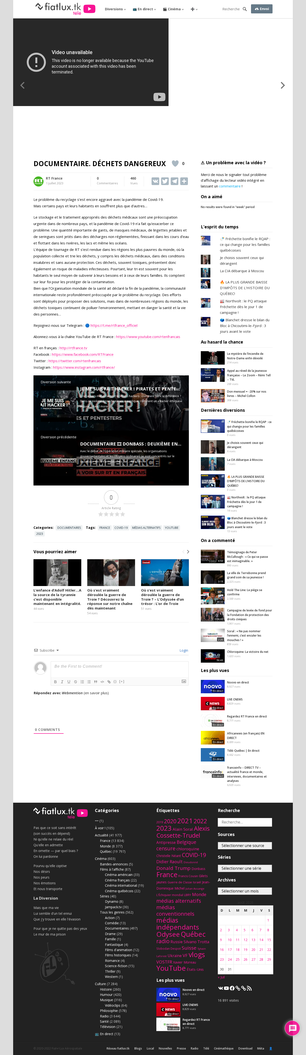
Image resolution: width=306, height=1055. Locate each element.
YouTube (171, 528)
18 (238, 949)
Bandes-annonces (114, 864)
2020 (170, 821)
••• (96, 820)
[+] (122, 681)
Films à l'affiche (112, 869)
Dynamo (111, 901)
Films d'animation (118, 950)
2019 (159, 822)
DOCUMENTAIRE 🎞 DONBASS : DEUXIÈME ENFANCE (136, 444)
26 (245, 959)
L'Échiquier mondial (169, 895)
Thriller (110, 971)
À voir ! (100, 828)
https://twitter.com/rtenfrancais (75, 360)
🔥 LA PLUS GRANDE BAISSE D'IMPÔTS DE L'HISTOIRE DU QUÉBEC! (245, 288)
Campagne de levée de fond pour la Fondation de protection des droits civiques (249, 614)
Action (110, 917)
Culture (100, 984)
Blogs (138, 1048)
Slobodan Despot (168, 948)
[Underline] (69, 682)
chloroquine (187, 849)
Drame (110, 933)
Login (183, 650)
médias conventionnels (175, 910)
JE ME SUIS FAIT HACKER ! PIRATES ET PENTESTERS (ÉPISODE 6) (148, 389)
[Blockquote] (95, 682)
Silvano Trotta (196, 941)
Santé (104, 1021)
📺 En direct (143, 9)
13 (253, 939)
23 (222, 959)
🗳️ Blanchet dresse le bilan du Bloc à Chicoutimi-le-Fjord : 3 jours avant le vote (244, 325)
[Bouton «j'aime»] (175, 163)
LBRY (187, 895)
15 (269, 939)
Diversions (114, 9)
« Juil (221, 977)
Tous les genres (112, 912)
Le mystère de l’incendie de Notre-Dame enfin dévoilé (245, 356)
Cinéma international (121, 885)
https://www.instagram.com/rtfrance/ (84, 367)
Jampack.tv (113, 907)
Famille (110, 939)
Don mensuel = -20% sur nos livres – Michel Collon (246, 393)
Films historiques (118, 955)
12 (245, 939)
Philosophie (109, 1010)
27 (253, 959)
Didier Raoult (169, 861)
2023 (39, 534)
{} (115, 681)
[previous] (183, 551)
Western (111, 976)
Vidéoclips (112, 1005)
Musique (106, 1000)
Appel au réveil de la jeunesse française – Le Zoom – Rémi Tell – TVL (249, 375)
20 (253, 949)
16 (222, 949)
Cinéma (101, 858)
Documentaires (69, 528)
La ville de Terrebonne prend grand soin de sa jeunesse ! (246, 575)
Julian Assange (195, 888)
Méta (260, 1048)
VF (185, 955)
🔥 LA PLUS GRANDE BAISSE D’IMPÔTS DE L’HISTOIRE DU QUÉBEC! (246, 481)
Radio (104, 1016)
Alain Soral (183, 829)
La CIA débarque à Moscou (242, 270)
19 (245, 949)
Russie (176, 941)
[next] (187, 551)
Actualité (101, 835)
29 (269, 959)
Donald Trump (173, 868)
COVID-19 (121, 528)
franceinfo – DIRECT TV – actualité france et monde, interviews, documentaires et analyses (247, 774)
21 (261, 949)
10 (230, 939)
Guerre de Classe (180, 882)
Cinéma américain (119, 874)
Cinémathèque (224, 1048)
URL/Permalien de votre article (59, 697)
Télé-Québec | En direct (243, 751)
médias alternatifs (146, 528)
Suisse (189, 947)
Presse (181, 1048)
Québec (106, 851)
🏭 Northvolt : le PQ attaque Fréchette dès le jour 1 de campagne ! (243, 307)
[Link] (109, 682)
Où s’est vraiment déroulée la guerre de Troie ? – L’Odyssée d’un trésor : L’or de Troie (162, 597)
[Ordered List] (82, 682)
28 (261, 959)
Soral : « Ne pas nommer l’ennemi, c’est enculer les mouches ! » (244, 635)
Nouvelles (165, 1048)
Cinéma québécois (119, 891)
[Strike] (75, 682)
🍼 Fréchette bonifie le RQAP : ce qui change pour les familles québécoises (245, 244)
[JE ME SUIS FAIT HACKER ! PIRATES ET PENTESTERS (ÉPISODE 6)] (58, 420)
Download (245, 1048)
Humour (106, 994)
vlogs (197, 954)
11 (238, 939)
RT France (54, 178)
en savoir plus (96, 692)
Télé (206, 1048)
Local (150, 1048)
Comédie (112, 923)
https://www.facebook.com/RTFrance (83, 354)
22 (269, 949)
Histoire (106, 989)
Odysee (168, 934)
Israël (197, 882)
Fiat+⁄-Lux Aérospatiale (67, 1048)
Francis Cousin (188, 876)
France (104, 528)
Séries (104, 896)
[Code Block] (102, 682)
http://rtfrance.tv (73, 347)
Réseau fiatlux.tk (118, 1048)
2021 (185, 820)
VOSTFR (164, 962)
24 (230, 959)
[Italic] (62, 682)
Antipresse (166, 842)
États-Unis (195, 969)
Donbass (198, 868)
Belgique (186, 842)
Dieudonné (191, 862)
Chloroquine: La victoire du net (247, 652)
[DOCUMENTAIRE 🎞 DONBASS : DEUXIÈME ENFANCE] (58, 475)
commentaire (230, 186)
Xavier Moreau (184, 962)
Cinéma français (117, 880)
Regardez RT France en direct (247, 716)
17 (230, 949)
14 (261, 939)
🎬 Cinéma (172, 9)
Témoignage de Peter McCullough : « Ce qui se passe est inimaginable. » (247, 556)
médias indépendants (177, 923)
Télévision (107, 1026)
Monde (105, 846)
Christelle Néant (168, 855)
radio (162, 941)
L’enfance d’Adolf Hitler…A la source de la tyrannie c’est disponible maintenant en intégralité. (57, 597)
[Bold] (55, 682)
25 (238, 959)
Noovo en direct (238, 682)
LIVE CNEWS (235, 699)
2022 (200, 821)
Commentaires (107, 181)
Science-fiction (116, 966)
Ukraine (175, 955)
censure (165, 848)
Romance (112, 960)
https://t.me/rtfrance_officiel (114, 325)
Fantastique (114, 944)
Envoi (264, 8)
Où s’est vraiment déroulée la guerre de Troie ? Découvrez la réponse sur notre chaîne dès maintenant (109, 599)
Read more (100, 406)
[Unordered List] (89, 682)
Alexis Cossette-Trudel (183, 831)
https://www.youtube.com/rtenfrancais (148, 336)
